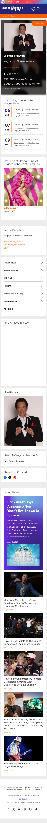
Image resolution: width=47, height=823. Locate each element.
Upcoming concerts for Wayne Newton (19, 102)
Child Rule (9, 309)
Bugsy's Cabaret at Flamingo (22, 84)
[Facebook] (11, 809)
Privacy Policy (14, 795)
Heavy (28, 2)
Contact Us (23, 799)
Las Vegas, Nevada (12, 88)
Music (9, 2)
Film (16, 2)
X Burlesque (10, 208)
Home (4, 16)
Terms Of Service (31, 795)
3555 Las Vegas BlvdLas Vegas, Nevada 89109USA (16, 244)
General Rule (10, 301)
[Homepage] (13, 8)
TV (22, 2)
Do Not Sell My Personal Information (23, 802)
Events (13, 16)
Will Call (8, 278)
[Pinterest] (28, 809)
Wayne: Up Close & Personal (26, 110)
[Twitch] (33, 809)
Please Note (10, 262)
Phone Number (11, 270)
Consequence (3, 2)
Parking (7, 286)
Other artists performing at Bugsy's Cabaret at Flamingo (22, 162)
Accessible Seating (13, 293)
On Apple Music (16, 461)
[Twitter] (16, 809)
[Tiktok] (39, 809)
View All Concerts (11, 67)
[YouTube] (22, 809)
